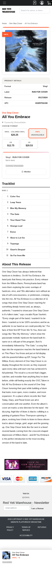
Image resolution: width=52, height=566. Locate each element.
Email (27, 497)
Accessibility (26, 535)
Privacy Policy (10, 528)
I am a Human (37, 508)
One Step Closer (15, 23)
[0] (49, 3)
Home (4, 23)
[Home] (8, 10)
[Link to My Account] (42, 3)
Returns (42, 527)
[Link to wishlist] (35, 3)
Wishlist (27, 172)
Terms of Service (26, 528)
